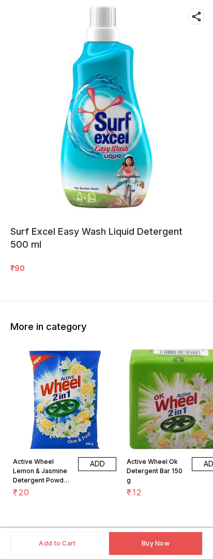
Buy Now (156, 543)
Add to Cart (57, 543)
